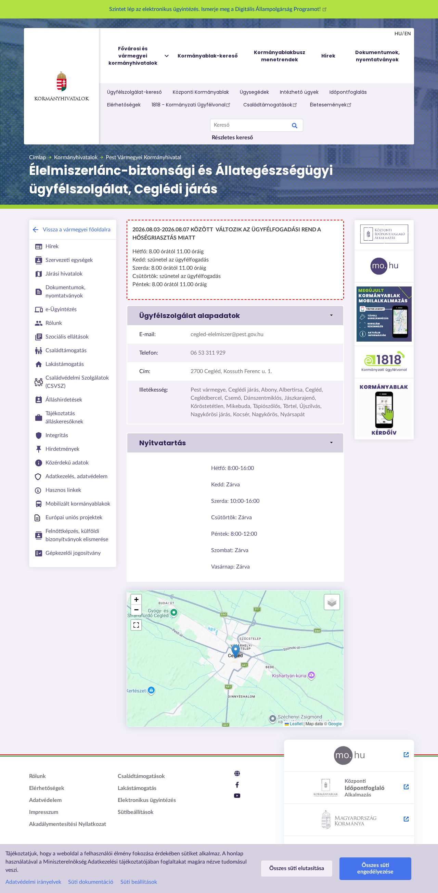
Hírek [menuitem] (328, 55)
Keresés (294, 127)
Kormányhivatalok (61, 99)
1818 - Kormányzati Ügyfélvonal (189, 104)
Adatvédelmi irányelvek (33, 882)
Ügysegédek (254, 92)
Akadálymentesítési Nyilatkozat (67, 824)
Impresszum (43, 812)
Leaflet (295, 723)
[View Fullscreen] (136, 625)
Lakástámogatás (137, 788)
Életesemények (328, 104)
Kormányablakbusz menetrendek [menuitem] (279, 56)
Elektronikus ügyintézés (147, 800)
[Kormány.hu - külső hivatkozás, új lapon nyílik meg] (349, 820)
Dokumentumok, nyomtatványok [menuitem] (377, 56)
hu (398, 33)
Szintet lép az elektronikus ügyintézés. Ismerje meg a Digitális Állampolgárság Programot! (215, 9)
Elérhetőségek (124, 104)
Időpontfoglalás (348, 92)
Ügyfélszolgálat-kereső (134, 92)
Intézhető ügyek (299, 92)
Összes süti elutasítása (296, 868)
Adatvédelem (45, 800)
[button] (235, 315)
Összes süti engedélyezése (375, 869)
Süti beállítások (138, 882)
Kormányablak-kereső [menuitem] (208, 55)
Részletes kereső (232, 137)
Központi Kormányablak (201, 92)
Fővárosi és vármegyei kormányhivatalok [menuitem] (132, 55)
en (407, 33)
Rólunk (37, 776)
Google (335, 723)
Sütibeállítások (136, 812)
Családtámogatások (267, 104)
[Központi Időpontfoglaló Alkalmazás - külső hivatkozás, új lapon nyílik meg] (349, 788)
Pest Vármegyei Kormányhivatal (143, 157)
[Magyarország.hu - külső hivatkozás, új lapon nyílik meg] (349, 756)
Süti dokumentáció (90, 882)
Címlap (37, 157)
